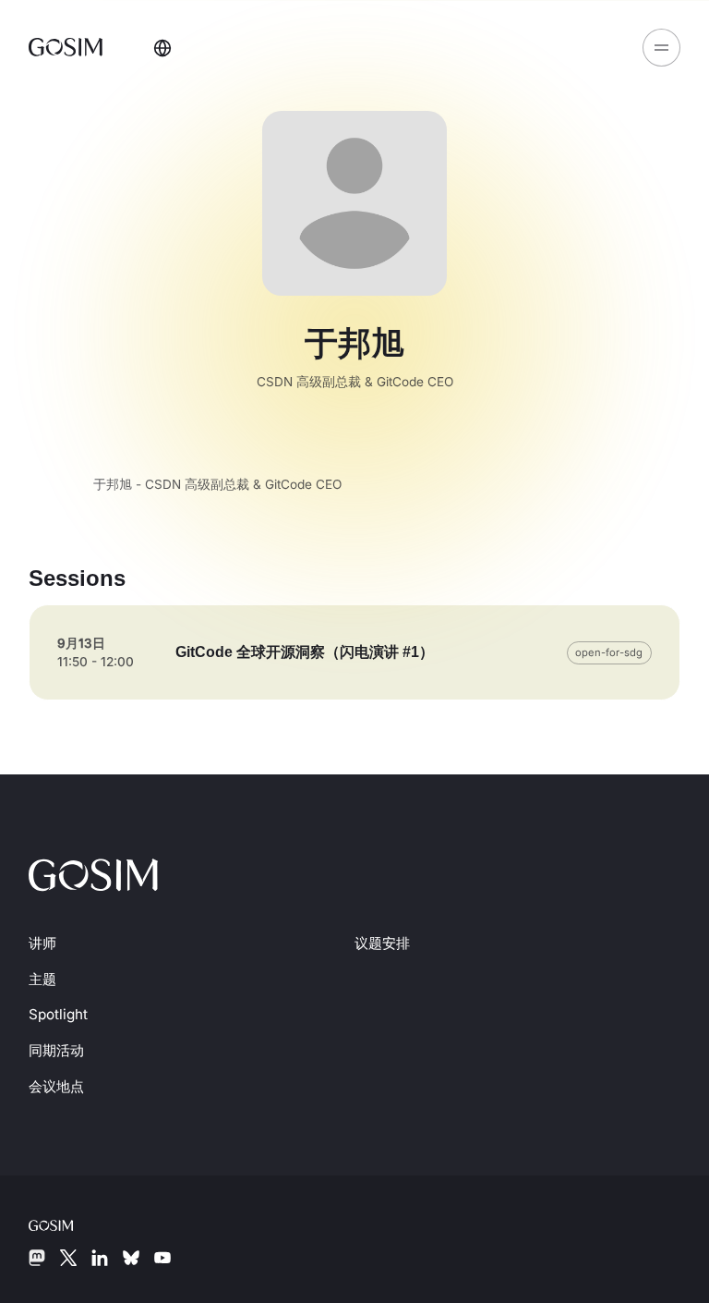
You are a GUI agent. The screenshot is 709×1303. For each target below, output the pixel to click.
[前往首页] (68, 47)
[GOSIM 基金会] (65, 1223)
